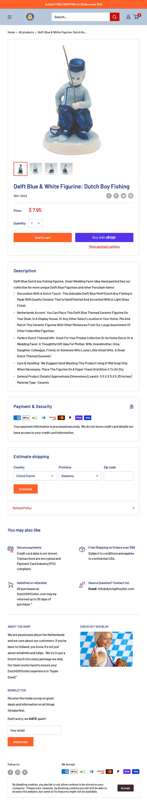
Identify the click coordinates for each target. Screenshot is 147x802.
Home (11, 32)
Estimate (25, 489)
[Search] (114, 17)
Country (19, 467)
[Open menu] (9, 17)
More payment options (104, 246)
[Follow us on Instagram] (17, 772)
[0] (136, 17)
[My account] (128, 17)
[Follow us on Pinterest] (25, 772)
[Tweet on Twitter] (123, 196)
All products (26, 32)
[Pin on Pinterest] (116, 196)
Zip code (110, 467)
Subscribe (20, 742)
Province (65, 467)
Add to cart (43, 237)
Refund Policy (22, 508)
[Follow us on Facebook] (10, 772)
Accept (125, 788)
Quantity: (20, 223)
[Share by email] (130, 196)
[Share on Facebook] (109, 196)
